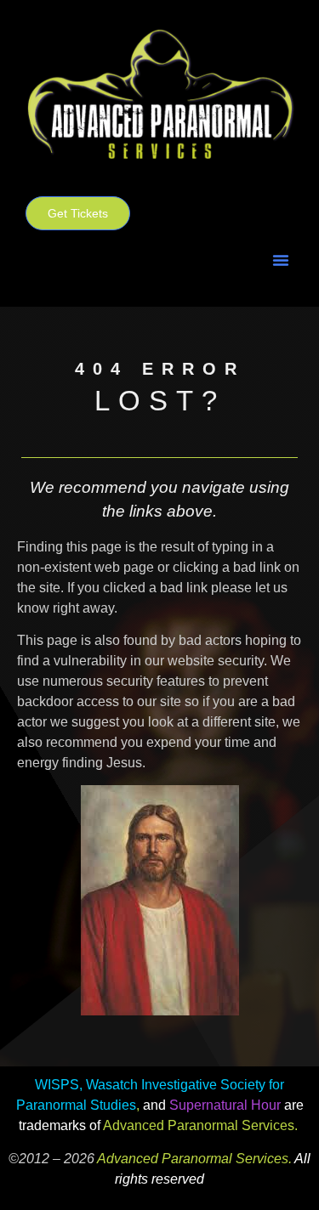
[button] (280, 260)
